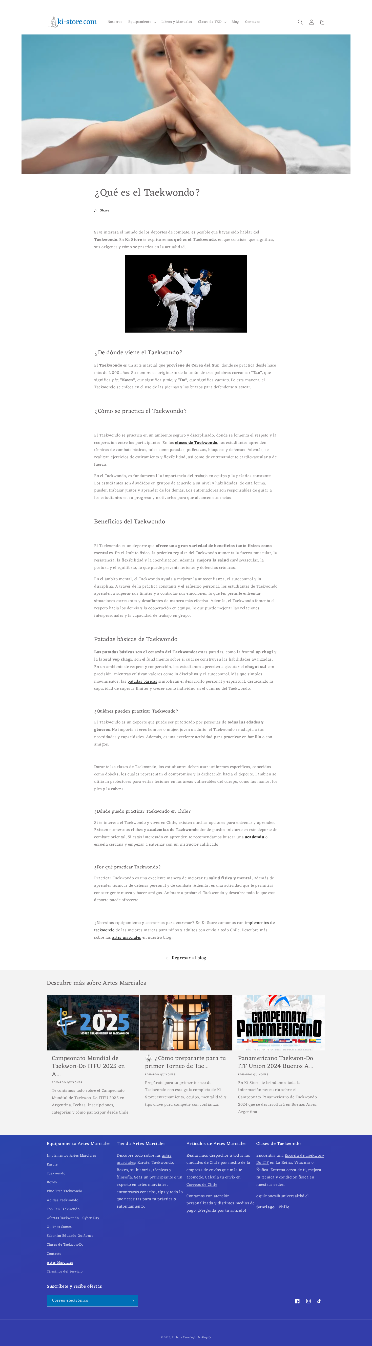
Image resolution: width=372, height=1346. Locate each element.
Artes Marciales (60, 1263)
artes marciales (126, 937)
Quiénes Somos (59, 1227)
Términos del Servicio (65, 1271)
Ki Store (177, 1337)
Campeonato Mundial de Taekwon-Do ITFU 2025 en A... (88, 1067)
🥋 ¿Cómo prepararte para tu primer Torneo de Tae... (185, 1062)
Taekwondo (56, 1173)
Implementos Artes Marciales (71, 1156)
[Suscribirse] (132, 1301)
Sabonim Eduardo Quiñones (70, 1236)
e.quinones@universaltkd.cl (282, 1196)
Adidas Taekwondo (62, 1200)
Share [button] (104, 210)
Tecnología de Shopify (197, 1337)
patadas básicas (142, 681)
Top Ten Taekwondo (63, 1209)
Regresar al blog (189, 958)
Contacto (54, 1254)
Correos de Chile (202, 1184)
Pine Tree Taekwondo (64, 1191)
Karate (52, 1164)
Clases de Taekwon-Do (65, 1245)
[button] (141, 22)
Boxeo (52, 1182)
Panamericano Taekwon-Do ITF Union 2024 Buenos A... (275, 1062)
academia (254, 837)
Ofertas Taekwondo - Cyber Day (73, 1218)
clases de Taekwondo (196, 442)
